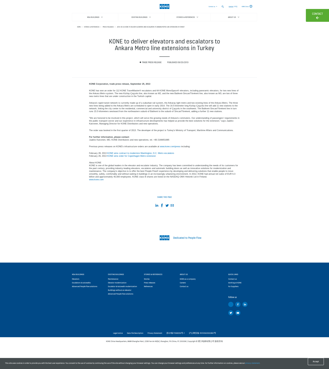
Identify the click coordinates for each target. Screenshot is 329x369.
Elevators (75, 279)
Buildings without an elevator (119, 290)
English (231, 6)
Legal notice (118, 333)
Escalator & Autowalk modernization (122, 286)
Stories (147, 279)
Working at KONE (234, 282)
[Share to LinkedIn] (156, 206)
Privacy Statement (155, 333)
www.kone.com (96, 179)
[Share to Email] (172, 206)
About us (184, 274)
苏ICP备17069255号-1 (175, 333)
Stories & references (91, 27)
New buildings (78, 274)
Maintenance (113, 279)
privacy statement (252, 363)
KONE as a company (188, 279)
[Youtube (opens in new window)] (237, 312)
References (148, 286)
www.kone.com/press (170, 146)
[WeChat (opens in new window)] (230, 304)
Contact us (212, 6)
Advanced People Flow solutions (84, 286)
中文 (235, 6)
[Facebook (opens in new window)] (237, 304)
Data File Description (135, 333)
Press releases (108, 27)
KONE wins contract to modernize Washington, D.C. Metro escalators (140, 153)
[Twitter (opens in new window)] (230, 312)
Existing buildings (116, 274)
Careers (183, 282)
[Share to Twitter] (167, 206)
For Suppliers (233, 286)
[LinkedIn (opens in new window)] (245, 304)
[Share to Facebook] (161, 206)
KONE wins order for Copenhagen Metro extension (131, 156)
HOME (79, 27)
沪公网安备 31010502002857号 (202, 333)
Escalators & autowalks (81, 282)
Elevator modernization (117, 282)
